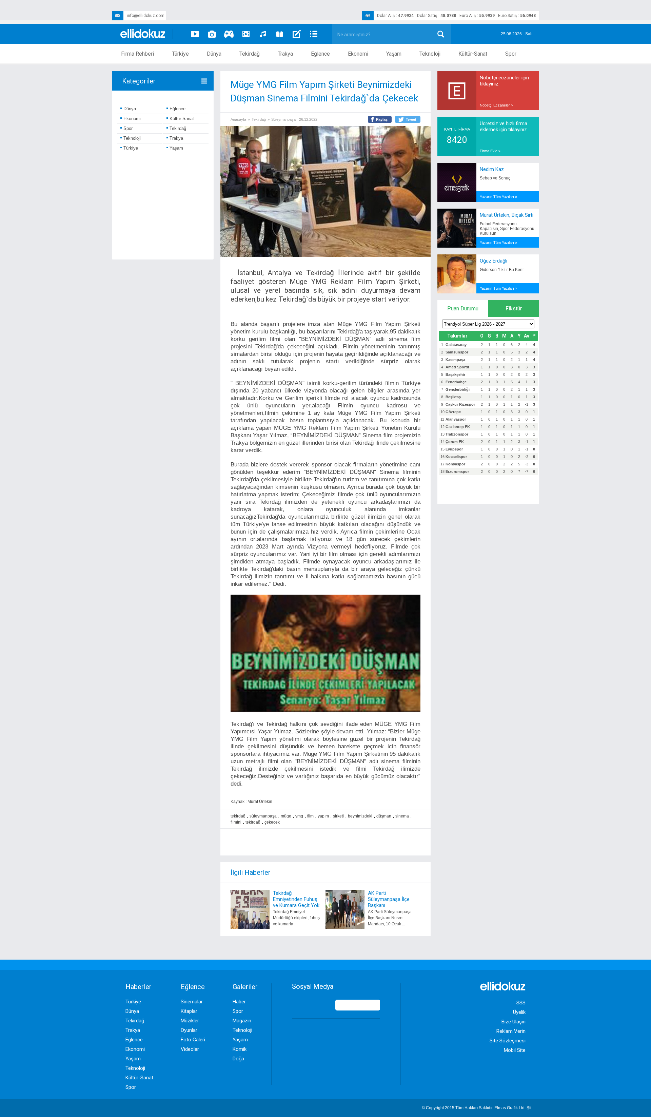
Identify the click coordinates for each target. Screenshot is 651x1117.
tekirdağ (238, 816)
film (310, 816)
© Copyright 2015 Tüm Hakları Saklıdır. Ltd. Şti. (477, 1107)
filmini (236, 822)
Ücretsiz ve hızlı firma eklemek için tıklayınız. (504, 126)
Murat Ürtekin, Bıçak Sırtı (506, 215)
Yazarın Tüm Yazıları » (498, 197)
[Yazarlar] (296, 34)
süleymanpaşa (263, 816)
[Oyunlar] (228, 34)
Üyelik (519, 1012)
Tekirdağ (249, 54)
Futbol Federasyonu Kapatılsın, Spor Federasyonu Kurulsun (507, 229)
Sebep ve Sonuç (495, 178)
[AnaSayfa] (143, 34)
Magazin (242, 1021)
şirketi (338, 816)
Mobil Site (515, 1050)
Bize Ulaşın (513, 1022)
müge (286, 816)
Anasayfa (238, 119)
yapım (323, 816)
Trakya (285, 54)
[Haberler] (313, 34)
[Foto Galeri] (211, 34)
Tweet (411, 119)
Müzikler (190, 1021)
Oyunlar (189, 1030)
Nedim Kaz (492, 169)
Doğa (238, 1059)
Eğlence (320, 54)
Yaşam (393, 54)
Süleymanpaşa (283, 119)
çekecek (272, 822)
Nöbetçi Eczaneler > (496, 105)
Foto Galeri (193, 1040)
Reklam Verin (511, 1031)
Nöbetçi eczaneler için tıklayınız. (504, 81)
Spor (510, 54)
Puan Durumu (462, 308)
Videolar (190, 1049)
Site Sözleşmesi (508, 1041)
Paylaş (382, 119)
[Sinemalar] (245, 34)
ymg (299, 816)
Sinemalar (192, 1002)
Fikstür (514, 308)
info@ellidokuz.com (145, 15)
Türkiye (180, 54)
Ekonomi (358, 54)
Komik (239, 1049)
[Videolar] (194, 34)
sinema (402, 816)
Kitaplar (189, 1011)
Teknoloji (429, 54)
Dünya (214, 54)
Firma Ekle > (490, 151)
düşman (383, 816)
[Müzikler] (262, 34)
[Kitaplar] (279, 34)
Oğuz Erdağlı (493, 261)
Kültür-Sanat (472, 54)
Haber (239, 1002)
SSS (521, 1003)
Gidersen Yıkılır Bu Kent (502, 269)
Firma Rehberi (137, 54)
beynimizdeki (360, 816)
